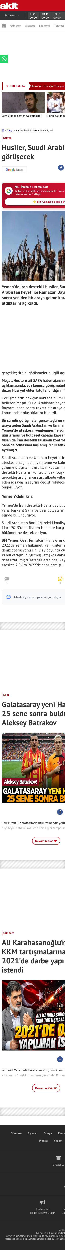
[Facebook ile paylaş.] (61, 168)
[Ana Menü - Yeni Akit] (4, 25)
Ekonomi (44, 25)
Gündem (15, 25)
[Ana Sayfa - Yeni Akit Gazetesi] (9, 5)
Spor (6, 695)
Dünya (10, 130)
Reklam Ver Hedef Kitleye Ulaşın (42, 1210)
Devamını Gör (44, 841)
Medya (43, 1140)
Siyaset (30, 25)
